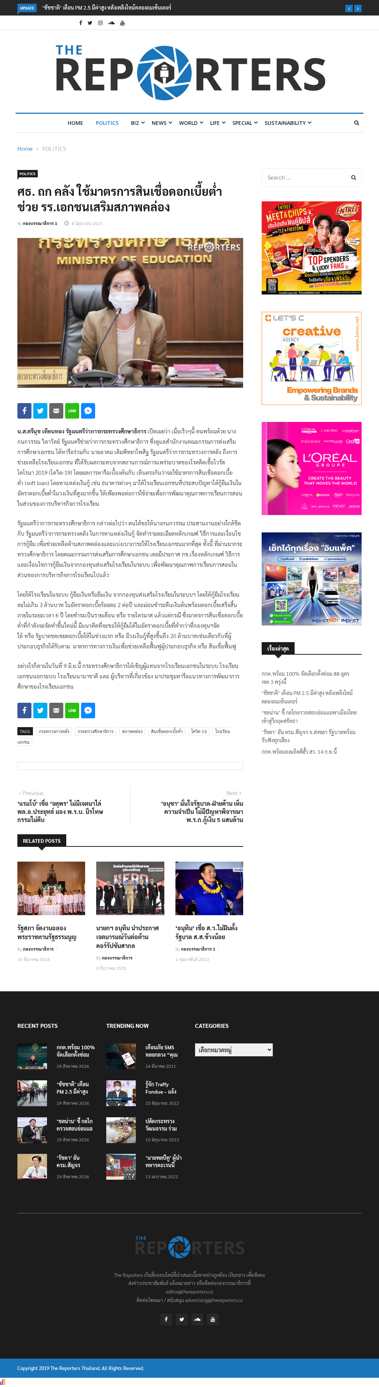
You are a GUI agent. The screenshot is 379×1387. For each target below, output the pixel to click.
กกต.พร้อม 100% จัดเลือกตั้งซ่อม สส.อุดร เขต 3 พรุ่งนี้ (305, 677)
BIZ (135, 122)
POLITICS (107, 122)
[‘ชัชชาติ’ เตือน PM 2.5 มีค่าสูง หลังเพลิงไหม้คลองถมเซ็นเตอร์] (34, 1094)
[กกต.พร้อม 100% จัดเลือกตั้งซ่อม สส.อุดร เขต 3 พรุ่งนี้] (34, 1057)
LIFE (215, 122)
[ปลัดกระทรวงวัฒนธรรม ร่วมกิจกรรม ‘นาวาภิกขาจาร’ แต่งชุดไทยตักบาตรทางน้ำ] (123, 1131)
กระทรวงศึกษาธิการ (96, 731)
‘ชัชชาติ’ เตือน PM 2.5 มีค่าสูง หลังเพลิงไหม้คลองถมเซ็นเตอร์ (106, 7)
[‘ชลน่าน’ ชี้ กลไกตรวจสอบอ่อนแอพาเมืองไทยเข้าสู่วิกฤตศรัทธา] (34, 1131)
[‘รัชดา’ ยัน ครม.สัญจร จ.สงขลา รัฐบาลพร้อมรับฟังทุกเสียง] (34, 1168)
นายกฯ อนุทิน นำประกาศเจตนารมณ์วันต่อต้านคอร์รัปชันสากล (127, 937)
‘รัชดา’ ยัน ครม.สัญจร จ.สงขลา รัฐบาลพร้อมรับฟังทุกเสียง (309, 736)
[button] (349, 8)
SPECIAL (242, 122)
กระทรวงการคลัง (54, 731)
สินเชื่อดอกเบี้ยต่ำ (167, 731)
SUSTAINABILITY (285, 122)
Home (75, 122)
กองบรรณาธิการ (38, 949)
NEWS (159, 122)
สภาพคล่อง (132, 731)
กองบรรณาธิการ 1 (40, 223)
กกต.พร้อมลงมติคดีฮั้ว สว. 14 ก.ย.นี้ (299, 751)
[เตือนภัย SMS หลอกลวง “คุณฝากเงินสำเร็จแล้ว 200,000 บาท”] (123, 1057)
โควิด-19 (199, 731)
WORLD (188, 122)
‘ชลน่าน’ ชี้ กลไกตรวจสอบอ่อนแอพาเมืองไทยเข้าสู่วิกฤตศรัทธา (309, 716)
